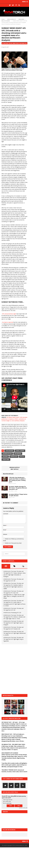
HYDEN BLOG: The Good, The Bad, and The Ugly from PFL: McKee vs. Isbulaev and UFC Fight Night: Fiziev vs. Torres (14, 616)
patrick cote (14, 456)
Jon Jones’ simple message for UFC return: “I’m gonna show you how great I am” (18, 488)
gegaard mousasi (7, 453)
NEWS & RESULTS (11, 19)
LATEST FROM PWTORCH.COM (12, 718)
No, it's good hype (7, 803)
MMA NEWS (21, 19)
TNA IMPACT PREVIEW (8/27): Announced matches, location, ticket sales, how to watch (14, 770)
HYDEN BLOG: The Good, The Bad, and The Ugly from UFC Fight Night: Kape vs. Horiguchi (13, 622)
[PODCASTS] (19, 5)
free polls (25, 807)
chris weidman (9, 450)
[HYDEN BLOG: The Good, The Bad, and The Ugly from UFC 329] (21, 707)
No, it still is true (7, 801)
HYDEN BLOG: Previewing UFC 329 (12, 612)
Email (4, 530)
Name (4, 525)
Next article (14, 469)
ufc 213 (22, 456)
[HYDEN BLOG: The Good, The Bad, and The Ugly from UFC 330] (14, 702)
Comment (5, 513)
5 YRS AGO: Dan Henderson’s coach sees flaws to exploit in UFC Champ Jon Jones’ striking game (17, 479)
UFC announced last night (9, 314)
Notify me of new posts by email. (13, 543)
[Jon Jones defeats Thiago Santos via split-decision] (5, 497)
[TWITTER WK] (13, 5)
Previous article (15, 467)
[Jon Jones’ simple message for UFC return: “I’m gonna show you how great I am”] (5, 489)
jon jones (5, 456)
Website (5, 534)
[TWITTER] (10, 5)
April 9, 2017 (6, 47)
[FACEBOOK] (16, 5)
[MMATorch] (14, 11)
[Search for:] (14, 553)
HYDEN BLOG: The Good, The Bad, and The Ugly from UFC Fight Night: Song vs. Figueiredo (13, 639)
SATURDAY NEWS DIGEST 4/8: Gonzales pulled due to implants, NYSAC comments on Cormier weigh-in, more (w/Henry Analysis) (14, 419)
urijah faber (6, 459)
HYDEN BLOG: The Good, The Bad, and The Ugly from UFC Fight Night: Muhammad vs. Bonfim (14, 633)
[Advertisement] (13, 669)
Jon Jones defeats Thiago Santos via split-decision (18, 495)
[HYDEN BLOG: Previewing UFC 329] (7, 712)
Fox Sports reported (7, 322)
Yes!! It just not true (7, 799)
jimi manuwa (18, 453)
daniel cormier (20, 450)
